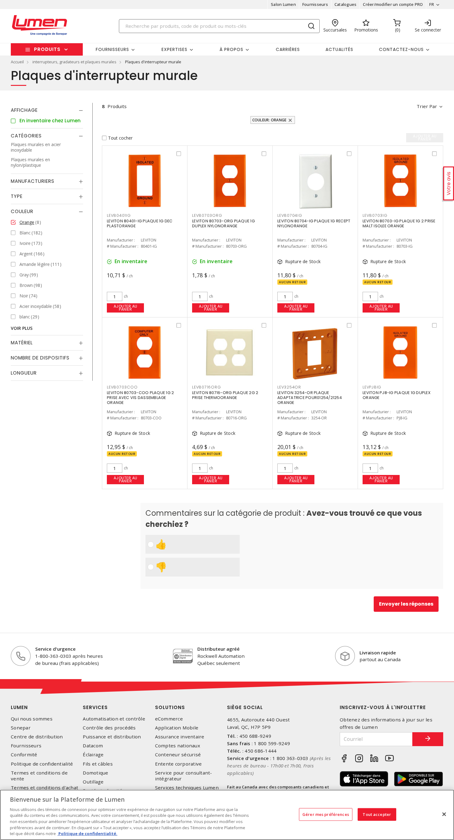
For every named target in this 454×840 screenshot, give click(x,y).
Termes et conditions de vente (39, 776)
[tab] (47, 110)
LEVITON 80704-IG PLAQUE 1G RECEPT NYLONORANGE (313, 223)
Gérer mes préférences (325, 814)
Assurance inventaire (179, 737)
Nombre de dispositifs (40, 358)
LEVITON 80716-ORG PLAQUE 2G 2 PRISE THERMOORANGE (225, 395)
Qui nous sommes (32, 719)
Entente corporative (178, 764)
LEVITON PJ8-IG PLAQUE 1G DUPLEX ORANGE (397, 395)
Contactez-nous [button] (401, 49)
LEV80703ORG (207, 215)
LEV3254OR (289, 387)
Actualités (339, 49)
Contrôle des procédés (109, 728)
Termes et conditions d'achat (44, 788)
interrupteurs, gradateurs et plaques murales (74, 62)
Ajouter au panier (125, 308)
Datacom (93, 746)
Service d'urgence (55, 649)
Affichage (24, 110)
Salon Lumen (283, 4)
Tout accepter (377, 814)
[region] (227, 815)
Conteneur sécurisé (178, 755)
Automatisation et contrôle (114, 719)
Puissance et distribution (112, 737)
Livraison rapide (377, 652)
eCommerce (169, 719)
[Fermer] (444, 814)
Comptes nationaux (177, 746)
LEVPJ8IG (372, 387)
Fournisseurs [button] (112, 49)
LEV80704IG (289, 215)
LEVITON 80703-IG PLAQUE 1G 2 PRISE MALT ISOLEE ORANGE (399, 223)
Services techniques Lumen (187, 788)
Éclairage (93, 755)
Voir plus (21, 328)
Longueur (24, 373)
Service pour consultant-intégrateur (183, 776)
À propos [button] (231, 49)
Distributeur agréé (218, 649)
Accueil (17, 62)
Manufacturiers (32, 181)
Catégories (26, 135)
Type (17, 196)
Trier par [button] (427, 106)
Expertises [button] (174, 49)
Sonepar (21, 728)
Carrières (288, 49)
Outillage (93, 782)
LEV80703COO (122, 387)
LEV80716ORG (206, 387)
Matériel (22, 343)
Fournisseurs (315, 4)
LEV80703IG (375, 215)
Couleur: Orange (269, 120)
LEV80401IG (119, 215)
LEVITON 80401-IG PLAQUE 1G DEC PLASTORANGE (140, 223)
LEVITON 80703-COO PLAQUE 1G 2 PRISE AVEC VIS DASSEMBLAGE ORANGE (140, 397)
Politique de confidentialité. (87, 833)
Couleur (22, 211)
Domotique (95, 773)
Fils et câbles (98, 764)
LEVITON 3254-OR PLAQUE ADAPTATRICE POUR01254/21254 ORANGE (309, 397)
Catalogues (345, 4)
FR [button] (431, 4)
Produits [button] (47, 49)
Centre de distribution (37, 737)
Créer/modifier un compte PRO (393, 4)
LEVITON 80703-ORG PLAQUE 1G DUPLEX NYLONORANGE (223, 223)
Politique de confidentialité (42, 764)
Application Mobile (177, 728)
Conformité (24, 755)
